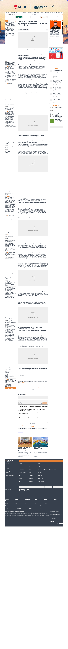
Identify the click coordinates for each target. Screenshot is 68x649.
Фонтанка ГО (20, 12)
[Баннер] (18, 17)
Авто (19, 465)
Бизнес (20, 468)
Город (20, 477)
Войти (21, 403)
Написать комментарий (24, 29)
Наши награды (52, 521)
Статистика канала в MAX (9, 475)
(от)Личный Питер (14, 12)
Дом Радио (39, 477)
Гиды (19, 475)
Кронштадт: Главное (41, 478)
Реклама (6, 469)
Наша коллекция (40, 472)
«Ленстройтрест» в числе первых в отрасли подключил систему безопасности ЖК (24, 449)
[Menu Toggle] (6, 14)
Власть (20, 474)
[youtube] (27, 490)
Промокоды (56, 105)
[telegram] (22, 490)
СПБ (9, 20)
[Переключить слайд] (62, 25)
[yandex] (29, 490)
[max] (19, 490)
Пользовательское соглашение (54, 511)
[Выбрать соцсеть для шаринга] (47, 29)
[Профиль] (62, 14)
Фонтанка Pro (40, 465)
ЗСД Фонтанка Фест (48, 12)
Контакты (7, 466)
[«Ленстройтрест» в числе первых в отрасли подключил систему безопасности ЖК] (25, 442)
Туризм (30, 477)
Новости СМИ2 (20, 432)
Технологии (31, 475)
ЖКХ (19, 481)
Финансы (31, 478)
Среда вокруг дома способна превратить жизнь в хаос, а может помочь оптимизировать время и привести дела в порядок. (40, 453)
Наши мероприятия (8, 471)
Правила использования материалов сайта (56, 514)
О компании (7, 472)
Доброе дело (21, 478)
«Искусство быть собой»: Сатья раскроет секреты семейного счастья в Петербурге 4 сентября (55, 31)
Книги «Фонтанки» (41, 474)
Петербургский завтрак (56, 12)
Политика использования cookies (54, 515)
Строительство (31, 474)
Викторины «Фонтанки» (22, 472)
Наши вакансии (8, 474)
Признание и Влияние (35, 12)
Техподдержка (7, 468)
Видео (20, 471)
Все (6, 20)
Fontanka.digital (40, 475)
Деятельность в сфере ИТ (53, 518)
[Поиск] (58, 14)
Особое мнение (32, 468)
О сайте (6, 465)
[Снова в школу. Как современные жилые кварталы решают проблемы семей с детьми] (40, 442)
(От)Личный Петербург (41, 471)
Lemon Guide (42, 12)
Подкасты (31, 469)
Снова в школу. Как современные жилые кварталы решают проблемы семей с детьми (40, 449)
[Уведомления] (60, 14)
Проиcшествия (31, 471)
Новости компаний (22, 434)
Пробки (34, 14)
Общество (31, 466)
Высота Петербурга (41, 481)
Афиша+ (20, 466)
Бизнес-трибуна (21, 469)
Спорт (30, 472)
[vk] (24, 490)
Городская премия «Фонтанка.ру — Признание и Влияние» (47, 469)
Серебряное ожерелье (27, 12)
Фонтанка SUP (7, 12)
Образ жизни (31, 465)
